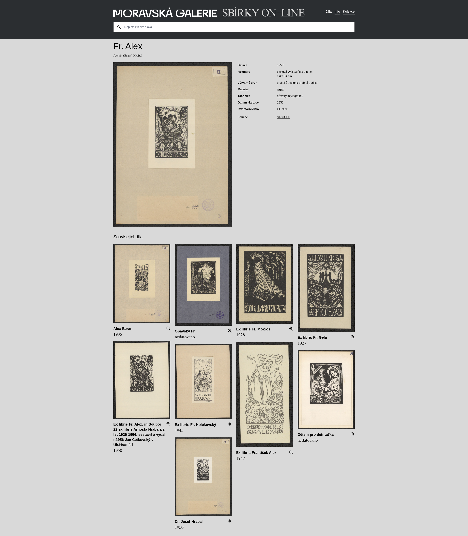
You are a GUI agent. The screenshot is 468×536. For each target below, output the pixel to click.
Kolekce (349, 11)
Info (337, 11)
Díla (329, 11)
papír (280, 89)
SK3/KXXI (283, 117)
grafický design (287, 82)
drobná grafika (308, 82)
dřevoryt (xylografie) (290, 95)
